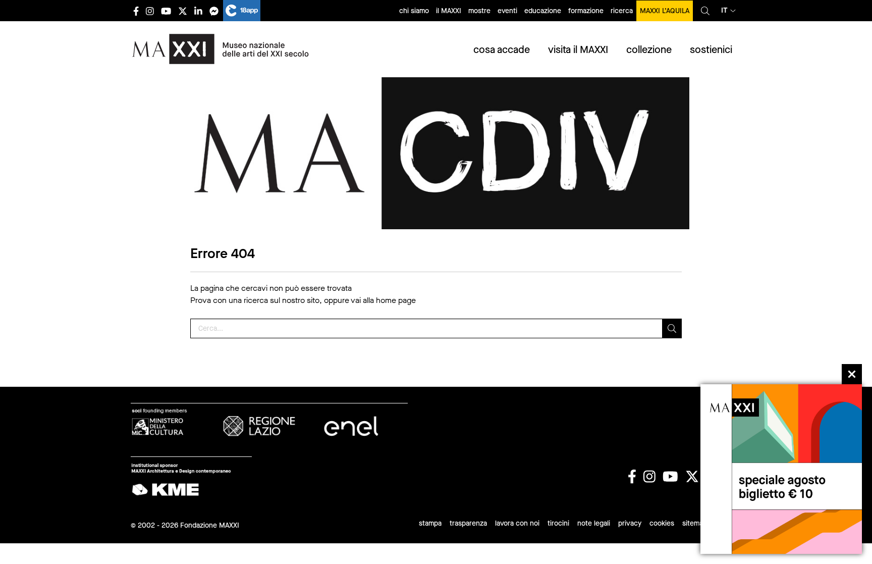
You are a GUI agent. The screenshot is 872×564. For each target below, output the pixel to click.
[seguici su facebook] (136, 11)
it (724, 10)
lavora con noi (517, 523)
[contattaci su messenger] (214, 11)
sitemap (694, 523)
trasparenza (468, 523)
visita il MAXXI (578, 50)
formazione (586, 11)
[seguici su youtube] (166, 11)
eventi (507, 11)
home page (396, 300)
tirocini (558, 523)
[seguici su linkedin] (198, 11)
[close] (852, 374)
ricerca (622, 11)
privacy (629, 523)
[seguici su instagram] (149, 11)
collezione (649, 50)
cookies (661, 523)
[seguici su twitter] (183, 11)
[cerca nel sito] (705, 10)
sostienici (711, 50)
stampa (430, 523)
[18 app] (241, 10)
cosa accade (501, 50)
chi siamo (414, 11)
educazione (542, 11)
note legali (593, 523)
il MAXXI (448, 11)
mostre (479, 11)
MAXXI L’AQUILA (664, 11)
